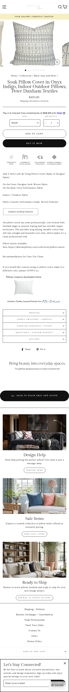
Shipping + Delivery (34, 609)
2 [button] (28, 70)
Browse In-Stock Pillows (34, 598)
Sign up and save (34, 652)
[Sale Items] (34, 496)
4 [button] (33, 70)
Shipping (24, 101)
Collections (26, 75)
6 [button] (39, 70)
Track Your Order (34, 625)
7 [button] (41, 70)
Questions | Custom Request (34, 333)
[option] (34, 16)
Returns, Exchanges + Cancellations (34, 614)
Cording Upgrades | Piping (34, 326)
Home (14, 75)
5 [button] (36, 70)
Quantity (51, 116)
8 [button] (44, 70)
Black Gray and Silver (45, 75)
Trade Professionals (34, 620)
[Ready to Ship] (34, 560)
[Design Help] (34, 432)
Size (24, 116)
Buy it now (34, 143)
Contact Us (34, 630)
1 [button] (25, 70)
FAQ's (34, 636)
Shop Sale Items (34, 534)
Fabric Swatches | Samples (34, 319)
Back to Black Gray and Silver (37, 396)
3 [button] (31, 70)
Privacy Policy (34, 641)
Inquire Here (34, 470)
